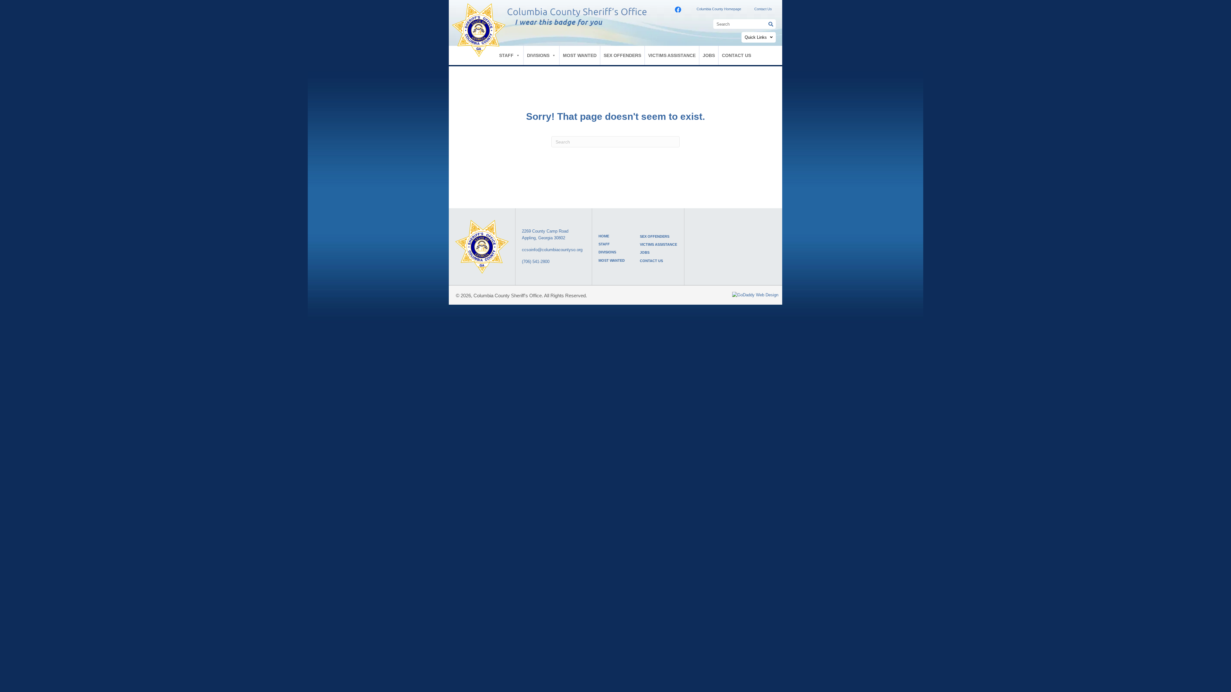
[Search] (771, 24)
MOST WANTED (580, 55)
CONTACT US (736, 55)
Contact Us (763, 9)
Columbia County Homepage (719, 9)
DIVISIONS (538, 55)
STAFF (506, 55)
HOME (604, 236)
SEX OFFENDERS (622, 55)
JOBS (709, 55)
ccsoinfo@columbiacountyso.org (552, 249)
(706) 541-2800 (535, 261)
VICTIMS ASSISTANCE (672, 55)
